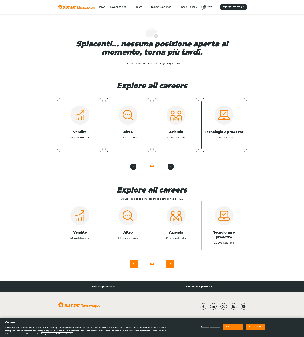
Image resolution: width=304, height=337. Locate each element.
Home (101, 7)
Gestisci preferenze (103, 287)
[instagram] (234, 306)
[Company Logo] (76, 7)
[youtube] (244, 306)
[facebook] (203, 306)
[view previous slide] (133, 167)
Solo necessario (233, 327)
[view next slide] (171, 167)
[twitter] (223, 306)
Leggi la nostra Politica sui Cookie (56, 334)
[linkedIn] (213, 306)
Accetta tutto (255, 327)
